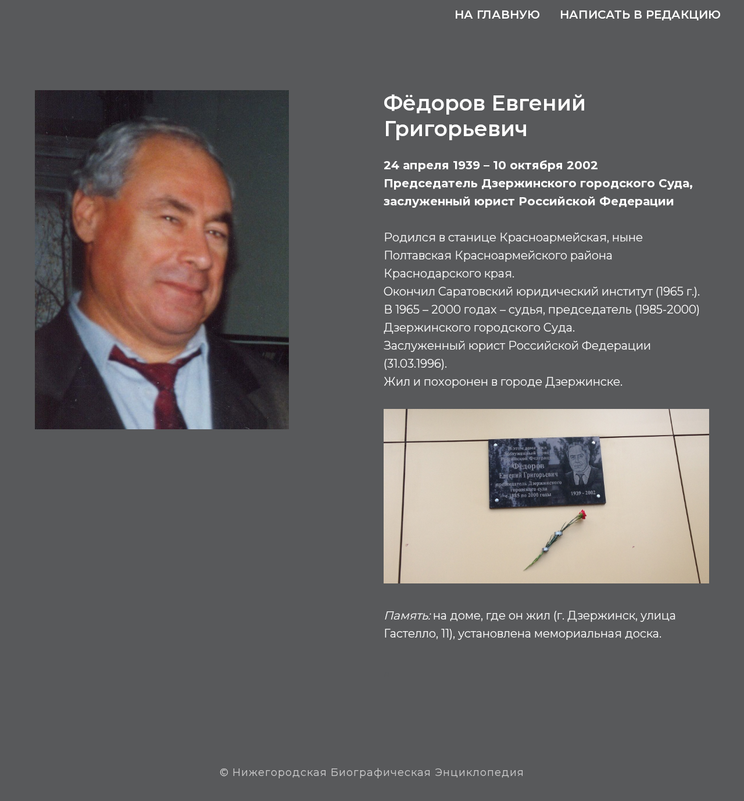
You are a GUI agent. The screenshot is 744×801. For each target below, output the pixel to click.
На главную (497, 15)
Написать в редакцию (640, 15)
